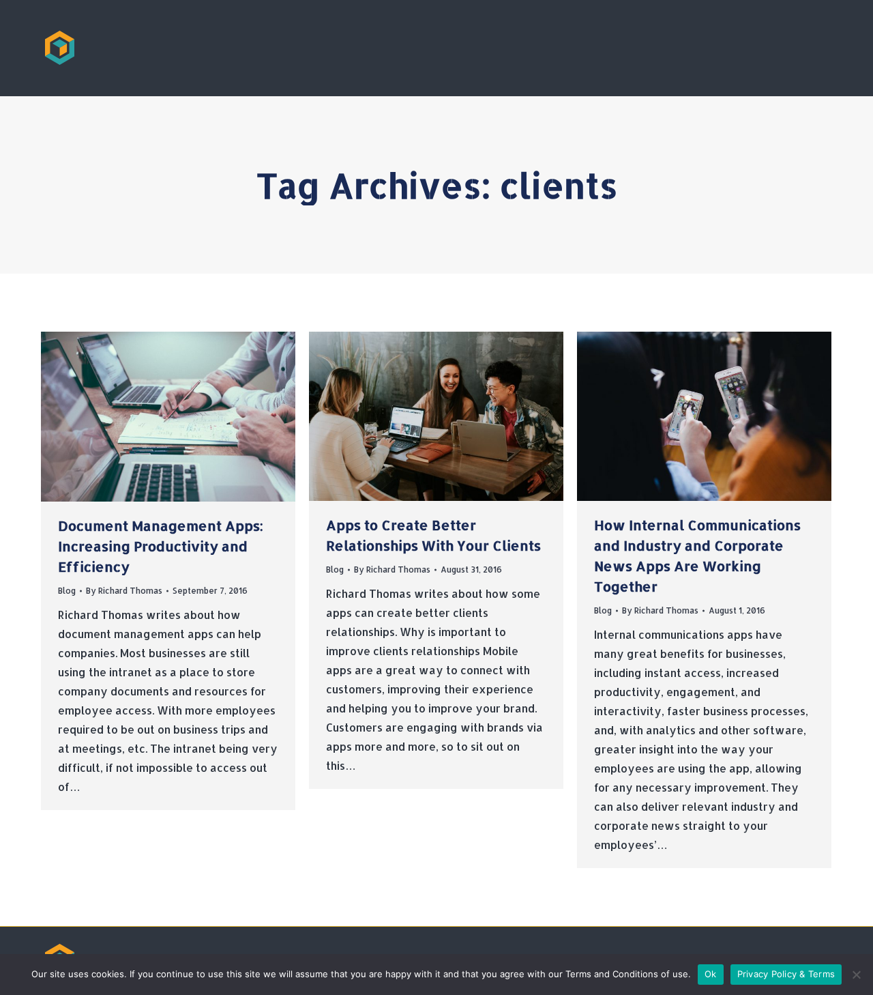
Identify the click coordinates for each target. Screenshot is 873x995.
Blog (67, 591)
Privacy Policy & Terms (786, 973)
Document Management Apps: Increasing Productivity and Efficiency (160, 546)
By (124, 591)
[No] (856, 974)
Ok (711, 973)
